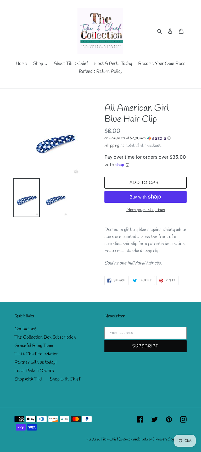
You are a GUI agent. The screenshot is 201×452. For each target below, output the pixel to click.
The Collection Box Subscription (45, 337)
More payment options (145, 210)
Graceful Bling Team (33, 346)
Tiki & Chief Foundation (36, 354)
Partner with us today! (35, 362)
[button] (137, 138)
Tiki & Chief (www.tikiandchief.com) (127, 439)
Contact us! (25, 329)
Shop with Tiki (28, 379)
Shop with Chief (65, 379)
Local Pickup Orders (34, 371)
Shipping (111, 146)
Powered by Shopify (171, 439)
